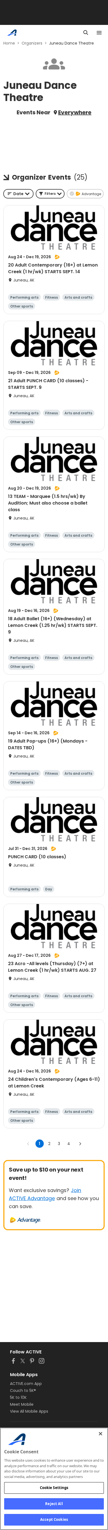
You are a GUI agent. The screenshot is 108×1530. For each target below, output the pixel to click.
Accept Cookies (54, 1519)
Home (9, 43)
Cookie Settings (54, 1487)
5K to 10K (18, 1397)
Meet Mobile (22, 1404)
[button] (50, 193)
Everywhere (74, 112)
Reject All (54, 1503)
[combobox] (18, 193)
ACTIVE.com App (26, 1383)
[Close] (100, 1434)
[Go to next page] (80, 1143)
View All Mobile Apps (29, 1411)
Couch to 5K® (23, 1390)
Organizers (32, 43)
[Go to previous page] (28, 1143)
